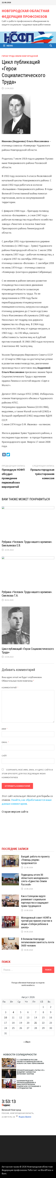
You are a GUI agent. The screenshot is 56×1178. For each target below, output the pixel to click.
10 (5, 1017)
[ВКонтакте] (4, 454)
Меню (10, 45)
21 (35, 1022)
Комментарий (10, 687)
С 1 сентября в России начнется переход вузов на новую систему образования (30, 1061)
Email (5, 742)
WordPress (46, 1170)
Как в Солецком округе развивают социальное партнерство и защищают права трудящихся (35, 901)
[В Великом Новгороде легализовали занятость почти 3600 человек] (10, 939)
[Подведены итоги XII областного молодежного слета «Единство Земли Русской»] (10, 875)
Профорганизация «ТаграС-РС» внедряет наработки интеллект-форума (31, 1072)
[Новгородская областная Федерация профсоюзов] (28, 37)
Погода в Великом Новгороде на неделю (28, 983)
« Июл (27, 1041)
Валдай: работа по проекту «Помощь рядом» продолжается (35, 860)
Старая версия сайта (15, 811)
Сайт (4, 755)
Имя (5, 729)
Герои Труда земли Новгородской (20, 56)
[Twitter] (8, 454)
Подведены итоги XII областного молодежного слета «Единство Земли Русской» (34, 879)
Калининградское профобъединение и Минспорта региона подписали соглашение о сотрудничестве (29, 1084)
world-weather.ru (28, 985)
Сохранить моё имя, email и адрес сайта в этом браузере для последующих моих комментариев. (27, 773)
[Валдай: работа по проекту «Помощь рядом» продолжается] (10, 857)
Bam (4, 1173)
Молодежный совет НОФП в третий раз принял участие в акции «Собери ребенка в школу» (36, 922)
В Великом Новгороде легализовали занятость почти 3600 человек (37, 942)
